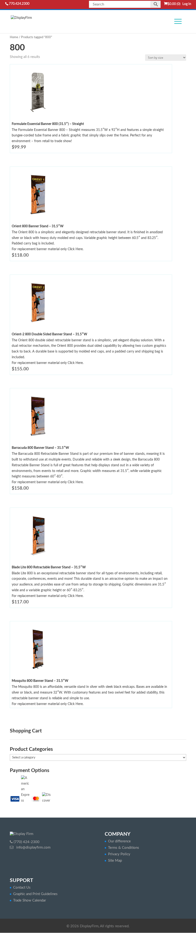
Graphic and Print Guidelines (35, 894)
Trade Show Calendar (29, 900)
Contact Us (22, 887)
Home (14, 37)
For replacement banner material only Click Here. (47, 249)
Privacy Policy (119, 854)
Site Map (115, 860)
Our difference (119, 841)
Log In (186, 4)
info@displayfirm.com (32, 847)
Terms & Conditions (123, 848)
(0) (174, 4)
